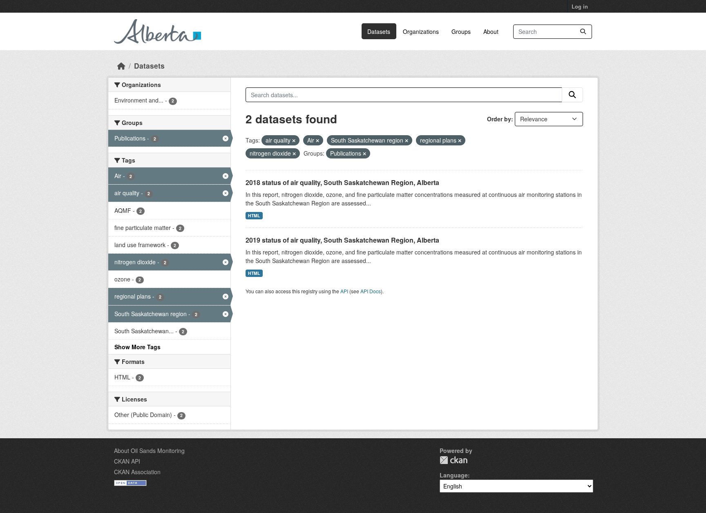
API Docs (370, 291)
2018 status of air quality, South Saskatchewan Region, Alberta (342, 182)
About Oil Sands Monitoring (149, 450)
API (344, 291)
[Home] (121, 65)
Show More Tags (137, 347)
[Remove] (293, 140)
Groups (461, 31)
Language (454, 475)
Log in (580, 6)
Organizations (421, 31)
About (490, 31)
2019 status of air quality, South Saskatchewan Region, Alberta (342, 240)
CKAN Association (137, 472)
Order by (499, 119)
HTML (254, 215)
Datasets (378, 31)
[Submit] (583, 32)
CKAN (453, 460)
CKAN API (127, 461)
